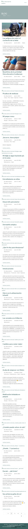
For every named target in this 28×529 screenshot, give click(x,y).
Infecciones (11, 120)
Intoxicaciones (8, 269)
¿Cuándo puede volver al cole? (14, 427)
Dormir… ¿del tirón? (10, 471)
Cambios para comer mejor (12, 344)
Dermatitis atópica (9, 225)
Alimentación (7, 251)
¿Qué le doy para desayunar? (13, 247)
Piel (9, 97)
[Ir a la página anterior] (4, 513)
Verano (20, 97)
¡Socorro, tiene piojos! (11, 137)
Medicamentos (7, 162)
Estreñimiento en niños (11, 179)
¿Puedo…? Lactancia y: (11, 448)
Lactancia (6, 452)
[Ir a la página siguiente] (25, 516)
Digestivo (6, 183)
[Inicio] (1, 15)
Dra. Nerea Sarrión (8, 42)
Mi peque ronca (8, 116)
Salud (12, 97)
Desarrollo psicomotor (11, 202)
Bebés (23, 42)
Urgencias (16, 97)
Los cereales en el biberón (12, 318)
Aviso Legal (18, 526)
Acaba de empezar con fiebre (13, 370)
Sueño (9, 475)
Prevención (13, 272)
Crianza (5, 97)
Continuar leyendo (7, 53)
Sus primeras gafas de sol (12, 494)
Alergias (5, 120)
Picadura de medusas (10, 93)
